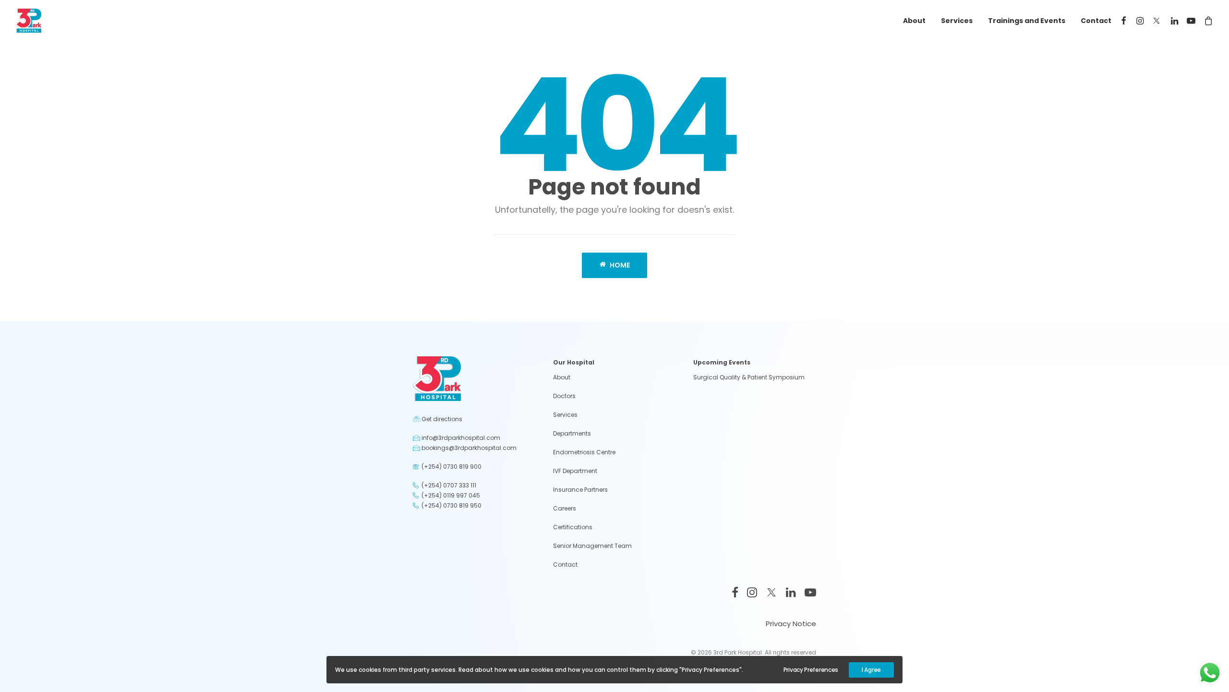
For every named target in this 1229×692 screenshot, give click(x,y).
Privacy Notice (791, 624)
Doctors (564, 396)
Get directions (442, 419)
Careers (564, 508)
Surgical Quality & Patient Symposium (749, 377)
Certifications (572, 527)
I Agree (871, 670)
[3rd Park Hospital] (28, 21)
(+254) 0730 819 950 (452, 505)
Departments (572, 433)
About (914, 20)
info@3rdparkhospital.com (461, 438)
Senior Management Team (592, 546)
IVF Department (575, 471)
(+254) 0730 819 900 (452, 466)
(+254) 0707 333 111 (449, 485)
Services (957, 20)
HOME (619, 265)
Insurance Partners (580, 490)
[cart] (1207, 20)
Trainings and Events (1026, 20)
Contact (1096, 20)
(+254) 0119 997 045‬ (451, 495)
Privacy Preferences (810, 670)
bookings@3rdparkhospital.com (469, 448)
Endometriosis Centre (584, 452)
